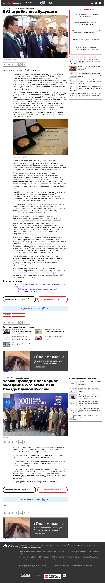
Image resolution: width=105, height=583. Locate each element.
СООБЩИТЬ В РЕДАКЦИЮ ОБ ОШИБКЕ (30, 547)
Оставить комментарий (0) (52, 299)
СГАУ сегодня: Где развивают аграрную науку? (37, 289)
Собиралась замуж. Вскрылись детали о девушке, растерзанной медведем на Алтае (88, 403)
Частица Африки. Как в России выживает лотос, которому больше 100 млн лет (89, 81)
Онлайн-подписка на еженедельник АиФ (84, 545)
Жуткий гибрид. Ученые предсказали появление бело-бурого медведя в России (90, 95)
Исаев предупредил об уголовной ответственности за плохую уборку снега (21, 331)
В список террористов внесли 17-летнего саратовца (85, 23)
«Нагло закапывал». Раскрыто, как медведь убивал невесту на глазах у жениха (89, 74)
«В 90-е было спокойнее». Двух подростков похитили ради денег (89, 416)
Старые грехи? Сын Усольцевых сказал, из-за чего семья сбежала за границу (89, 389)
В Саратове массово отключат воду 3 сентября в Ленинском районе (86, 32)
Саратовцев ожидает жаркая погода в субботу (86, 40)
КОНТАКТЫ (40, 545)
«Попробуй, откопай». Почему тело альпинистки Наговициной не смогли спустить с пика (89, 396)
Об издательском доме (27, 545)
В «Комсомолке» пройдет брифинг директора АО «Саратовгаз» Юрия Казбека (21, 338)
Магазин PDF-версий (62, 545)
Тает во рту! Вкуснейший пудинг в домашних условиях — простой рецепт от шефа (89, 68)
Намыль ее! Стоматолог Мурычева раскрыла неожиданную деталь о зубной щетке (89, 61)
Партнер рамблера (37, 575)
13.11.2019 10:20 (7, 8)
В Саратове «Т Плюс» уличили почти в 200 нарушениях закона (54, 330)
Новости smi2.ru (10, 372)
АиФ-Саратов (7, 437)
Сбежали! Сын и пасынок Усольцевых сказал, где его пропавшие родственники (90, 383)
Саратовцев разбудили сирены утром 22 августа (86, 15)
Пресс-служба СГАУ (9, 59)
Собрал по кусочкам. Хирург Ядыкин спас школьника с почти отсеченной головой (90, 88)
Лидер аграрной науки (27, 291)
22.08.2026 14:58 (8, 378)
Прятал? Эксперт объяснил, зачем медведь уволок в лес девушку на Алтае (89, 410)
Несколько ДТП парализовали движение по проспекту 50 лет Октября (54, 338)
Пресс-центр (49, 545)
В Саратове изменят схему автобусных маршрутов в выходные (85, 48)
